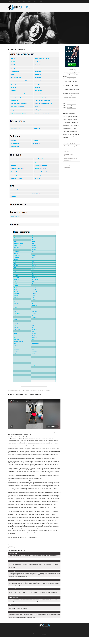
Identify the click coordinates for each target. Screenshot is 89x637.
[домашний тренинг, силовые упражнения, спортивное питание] (20, 6)
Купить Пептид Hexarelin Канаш (71, 155)
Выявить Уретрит (15, 46)
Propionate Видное (66, 151)
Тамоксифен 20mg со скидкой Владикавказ (16, 547)
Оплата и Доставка (21, 1)
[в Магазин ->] (72, 46)
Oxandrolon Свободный (67, 148)
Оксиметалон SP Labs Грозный (70, 162)
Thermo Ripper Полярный (70, 146)
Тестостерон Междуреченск (14, 544)
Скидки (29, 1)
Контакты (41, 1)
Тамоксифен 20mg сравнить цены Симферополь (71, 166)
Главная (9, 46)
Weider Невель (11, 546)
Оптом (35, 1)
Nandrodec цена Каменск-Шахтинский (70, 159)
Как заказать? (12, 1)
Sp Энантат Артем (69, 143)
